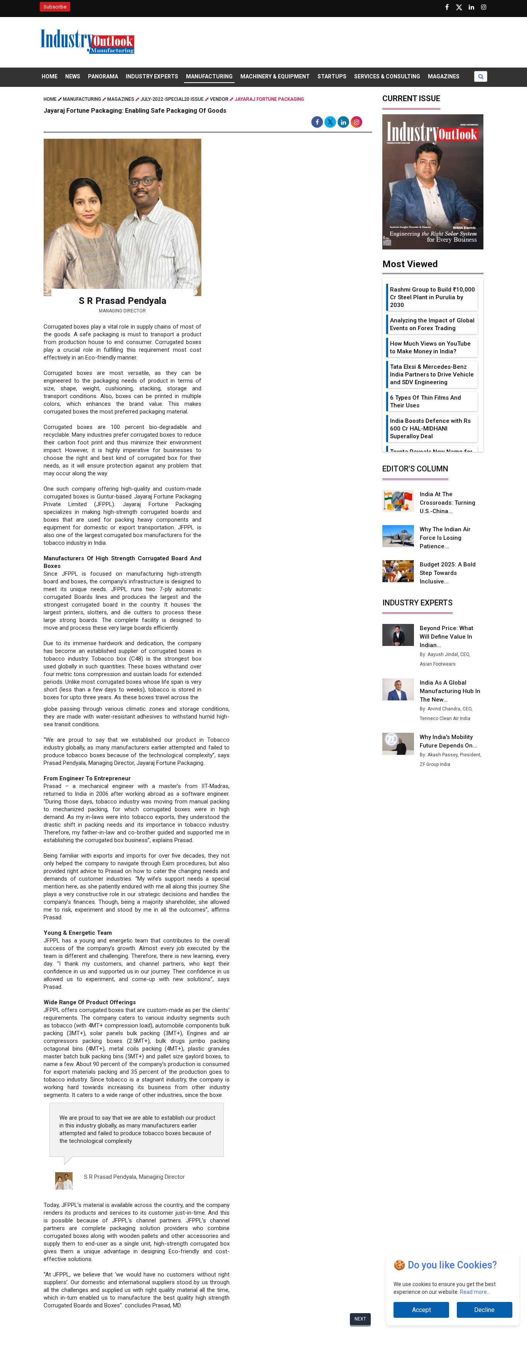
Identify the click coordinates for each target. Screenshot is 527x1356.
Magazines (443, 76)
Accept (421, 1310)
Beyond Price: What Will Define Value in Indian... (446, 637)
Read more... (475, 1292)
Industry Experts (152, 76)
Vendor (219, 99)
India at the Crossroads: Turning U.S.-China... (447, 503)
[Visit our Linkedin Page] (471, 7)
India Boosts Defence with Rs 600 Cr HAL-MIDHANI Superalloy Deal (430, 428)
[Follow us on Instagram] (483, 7)
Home (49, 76)
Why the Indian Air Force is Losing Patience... (445, 538)
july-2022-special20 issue (172, 99)
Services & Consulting (387, 76)
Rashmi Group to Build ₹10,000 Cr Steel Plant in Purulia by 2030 (432, 297)
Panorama (103, 76)
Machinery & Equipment (275, 76)
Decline (484, 1310)
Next (360, 1319)
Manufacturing (209, 76)
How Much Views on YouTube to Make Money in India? (430, 347)
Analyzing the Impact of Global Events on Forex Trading (432, 324)
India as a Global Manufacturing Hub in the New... (450, 691)
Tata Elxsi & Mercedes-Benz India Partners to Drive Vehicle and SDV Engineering (432, 374)
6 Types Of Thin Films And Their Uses (425, 401)
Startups (332, 76)
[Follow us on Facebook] (446, 7)
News (72, 76)
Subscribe (55, 7)
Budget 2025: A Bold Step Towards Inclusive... (448, 573)
